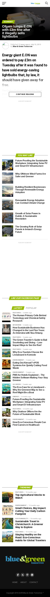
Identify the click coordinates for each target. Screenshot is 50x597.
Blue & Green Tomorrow (22, 46)
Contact (33, 582)
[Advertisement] (25, 128)
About (23, 582)
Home (15, 582)
